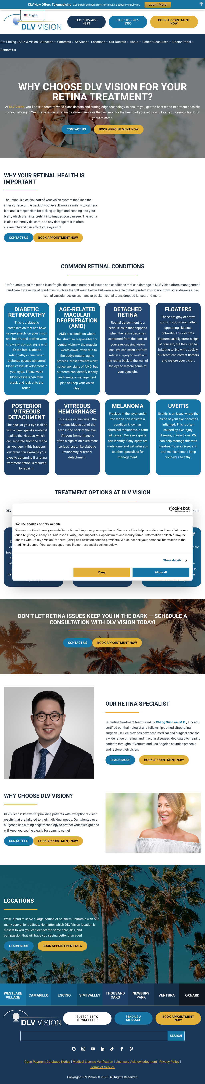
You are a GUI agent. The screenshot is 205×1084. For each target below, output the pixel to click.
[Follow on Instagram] (83, 1049)
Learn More (120, 760)
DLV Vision (16, 107)
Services (81, 42)
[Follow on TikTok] (112, 1049)
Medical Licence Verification (93, 1061)
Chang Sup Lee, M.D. (171, 722)
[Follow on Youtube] (93, 1049)
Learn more (19, 946)
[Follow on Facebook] (122, 1049)
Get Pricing (8, 42)
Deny (102, 572)
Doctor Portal (181, 42)
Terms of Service (102, 1067)
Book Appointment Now (174, 22)
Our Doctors (117, 42)
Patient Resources (155, 42)
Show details (172, 560)
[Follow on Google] (74, 1049)
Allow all (161, 572)
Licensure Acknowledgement (136, 1061)
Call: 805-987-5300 (128, 22)
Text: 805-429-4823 (86, 22)
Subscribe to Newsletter (87, 1018)
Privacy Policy (169, 1061)
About (134, 42)
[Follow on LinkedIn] (102, 1049)
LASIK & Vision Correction (35, 42)
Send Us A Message (133, 1018)
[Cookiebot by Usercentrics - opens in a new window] (172, 509)
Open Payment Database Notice (47, 1061)
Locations (98, 42)
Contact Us (8, 50)
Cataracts (64, 42)
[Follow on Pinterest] (131, 1049)
